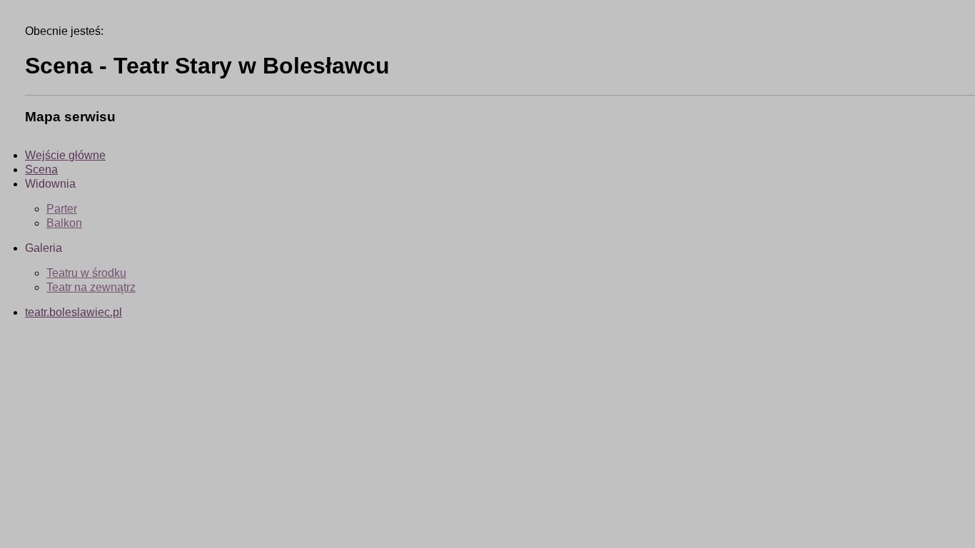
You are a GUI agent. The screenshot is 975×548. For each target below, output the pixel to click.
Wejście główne (65, 155)
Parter (61, 209)
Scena (41, 169)
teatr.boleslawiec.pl (73, 312)
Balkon (64, 223)
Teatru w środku (86, 273)
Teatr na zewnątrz (91, 287)
